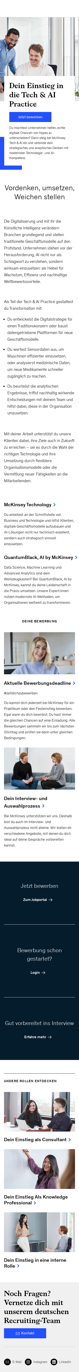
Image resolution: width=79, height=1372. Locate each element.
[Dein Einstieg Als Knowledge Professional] (39, 1169)
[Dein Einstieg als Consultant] (39, 1112)
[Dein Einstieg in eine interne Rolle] (39, 1232)
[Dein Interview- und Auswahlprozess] (39, 769)
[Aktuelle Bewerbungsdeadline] (39, 653)
